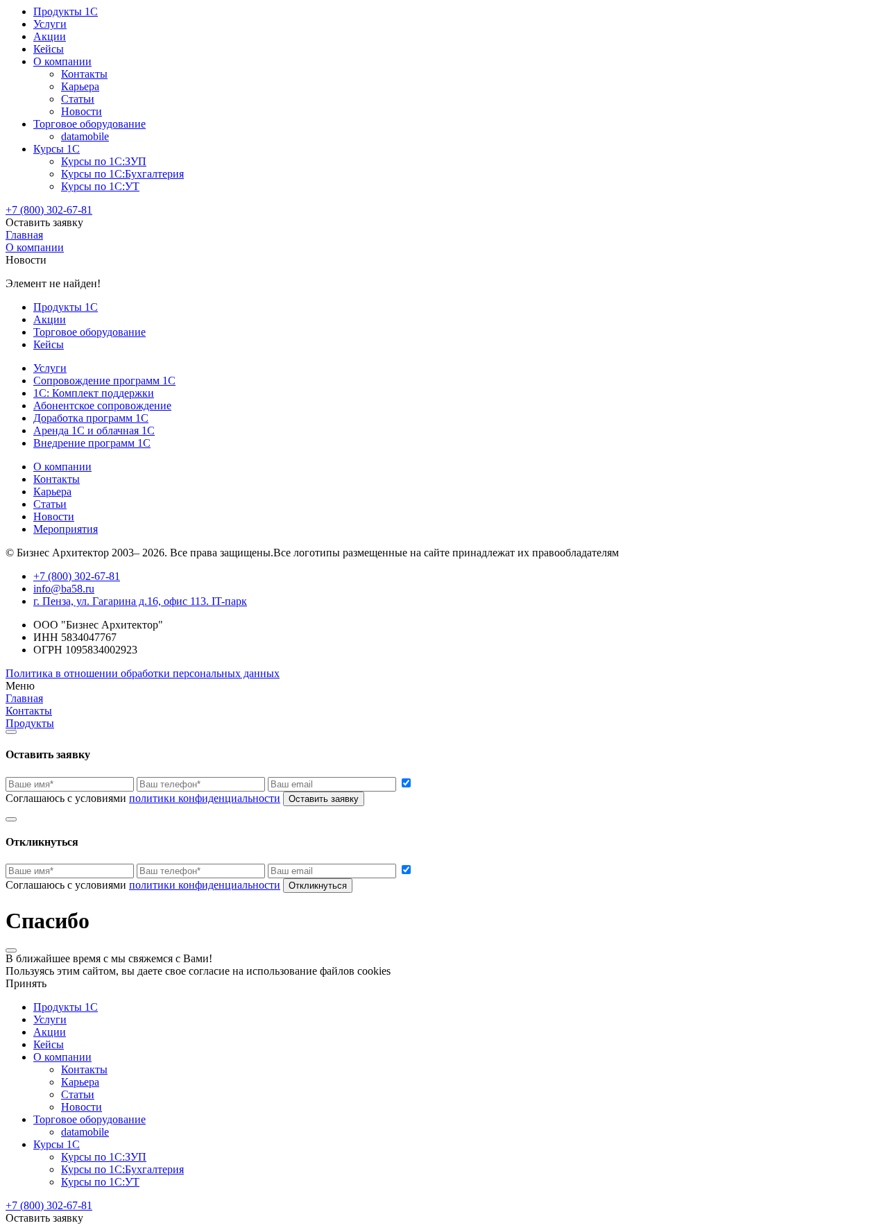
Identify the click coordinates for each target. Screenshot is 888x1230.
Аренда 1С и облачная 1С (94, 430)
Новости (81, 111)
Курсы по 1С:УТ (100, 186)
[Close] (11, 732)
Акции (49, 36)
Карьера (80, 86)
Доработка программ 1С (90, 418)
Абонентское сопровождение (102, 405)
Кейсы (48, 49)
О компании (62, 61)
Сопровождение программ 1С (104, 380)
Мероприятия (65, 529)
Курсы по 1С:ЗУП (103, 161)
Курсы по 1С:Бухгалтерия (122, 174)
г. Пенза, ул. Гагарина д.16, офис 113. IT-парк (140, 601)
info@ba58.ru (63, 589)
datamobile (85, 136)
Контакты (84, 74)
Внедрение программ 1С (92, 443)
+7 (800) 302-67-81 (49, 210)
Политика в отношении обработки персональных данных (143, 673)
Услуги (50, 24)
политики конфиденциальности (204, 798)
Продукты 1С (65, 11)
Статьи (77, 99)
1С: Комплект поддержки (93, 393)
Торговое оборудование (89, 124)
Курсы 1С (56, 149)
